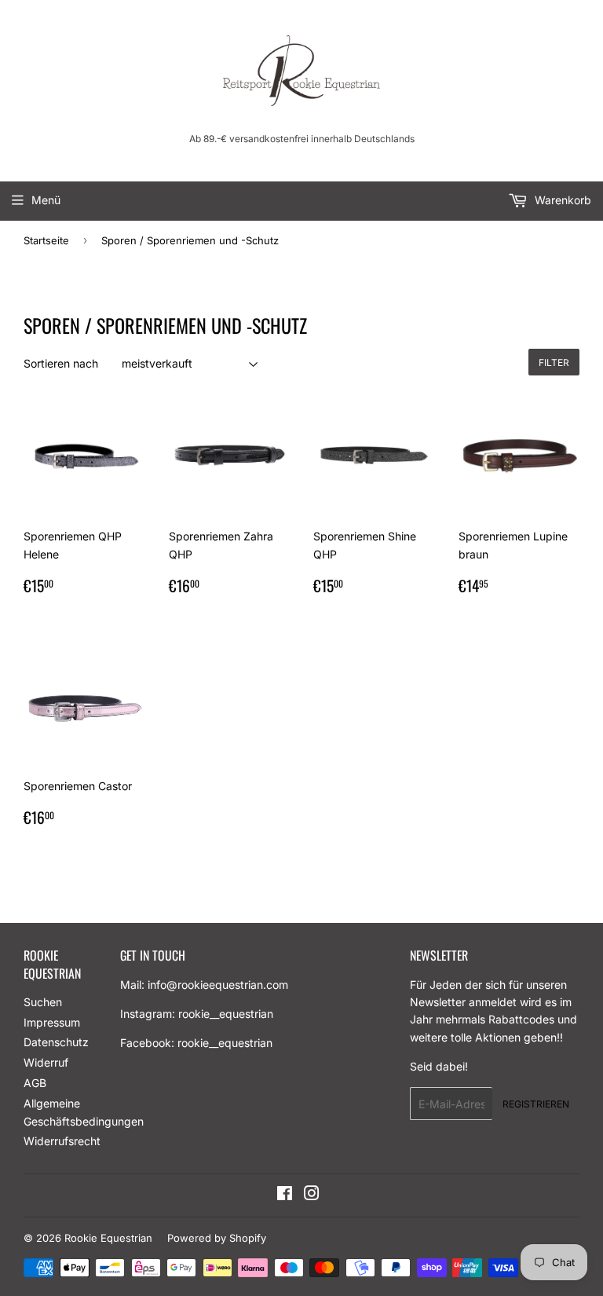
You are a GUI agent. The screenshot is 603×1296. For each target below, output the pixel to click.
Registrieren (535, 1104)
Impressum (52, 1022)
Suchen (43, 1002)
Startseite (46, 240)
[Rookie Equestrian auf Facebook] (284, 1195)
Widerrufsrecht (62, 1141)
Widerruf (46, 1062)
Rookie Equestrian (108, 1238)
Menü (45, 200)
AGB (35, 1082)
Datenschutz (56, 1042)
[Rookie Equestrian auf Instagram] (312, 1195)
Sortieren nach (61, 363)
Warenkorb (561, 200)
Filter (554, 362)
